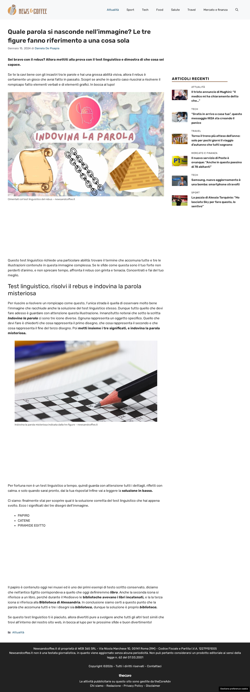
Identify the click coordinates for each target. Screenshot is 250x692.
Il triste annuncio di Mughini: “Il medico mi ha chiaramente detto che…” (214, 96)
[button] (236, 10)
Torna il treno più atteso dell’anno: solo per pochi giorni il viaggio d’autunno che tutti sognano (215, 140)
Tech (145, 10)
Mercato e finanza (216, 10)
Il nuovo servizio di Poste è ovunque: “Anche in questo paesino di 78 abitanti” (216, 162)
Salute (175, 10)
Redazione (113, 686)
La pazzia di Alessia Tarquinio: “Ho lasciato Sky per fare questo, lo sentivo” (215, 202)
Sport (130, 10)
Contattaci (154, 666)
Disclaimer (153, 686)
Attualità (113, 10)
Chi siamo (97, 686)
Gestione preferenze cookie (234, 689)
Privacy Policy (133, 686)
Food (159, 10)
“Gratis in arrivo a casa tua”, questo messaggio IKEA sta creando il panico (216, 118)
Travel (192, 10)
